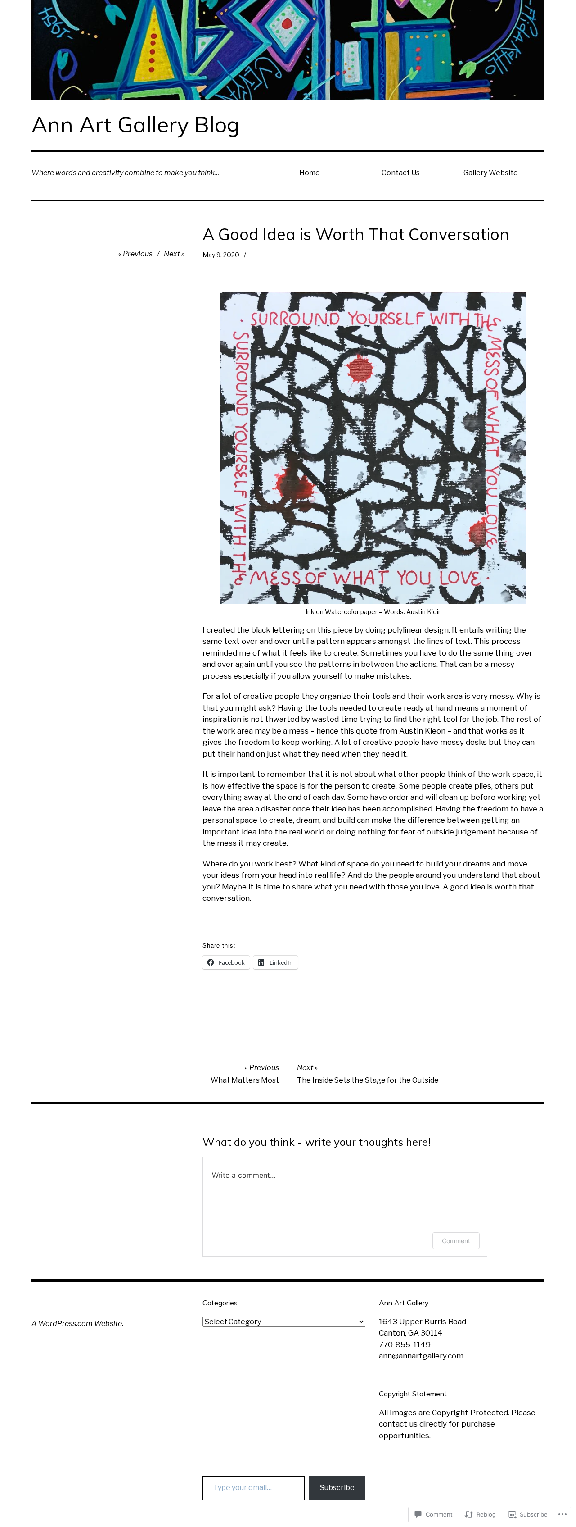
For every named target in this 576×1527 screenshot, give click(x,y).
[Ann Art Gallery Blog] (288, 50)
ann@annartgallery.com (421, 1355)
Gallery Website (491, 173)
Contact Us (401, 173)
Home (309, 173)
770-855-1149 (405, 1344)
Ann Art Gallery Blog (136, 124)
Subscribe (337, 1487)
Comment (456, 1240)
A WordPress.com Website (77, 1323)
